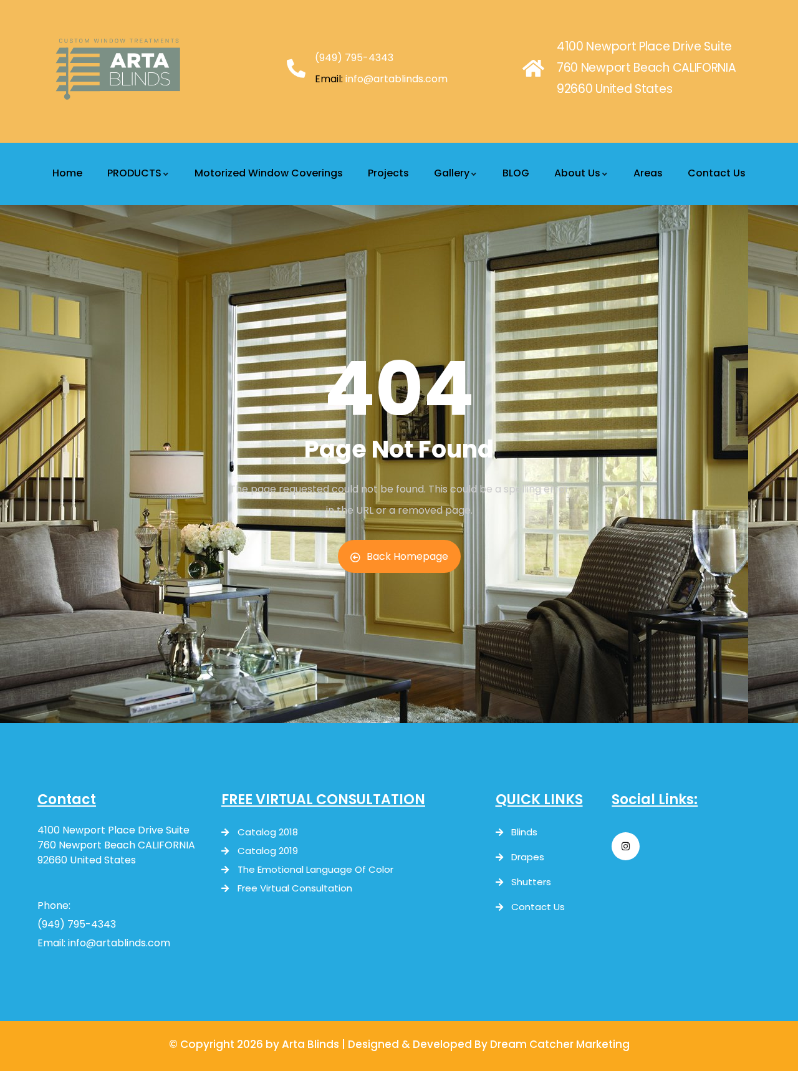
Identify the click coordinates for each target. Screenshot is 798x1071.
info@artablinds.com (396, 79)
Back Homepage (407, 556)
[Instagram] (626, 846)
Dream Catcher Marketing (560, 1044)
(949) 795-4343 (354, 57)
